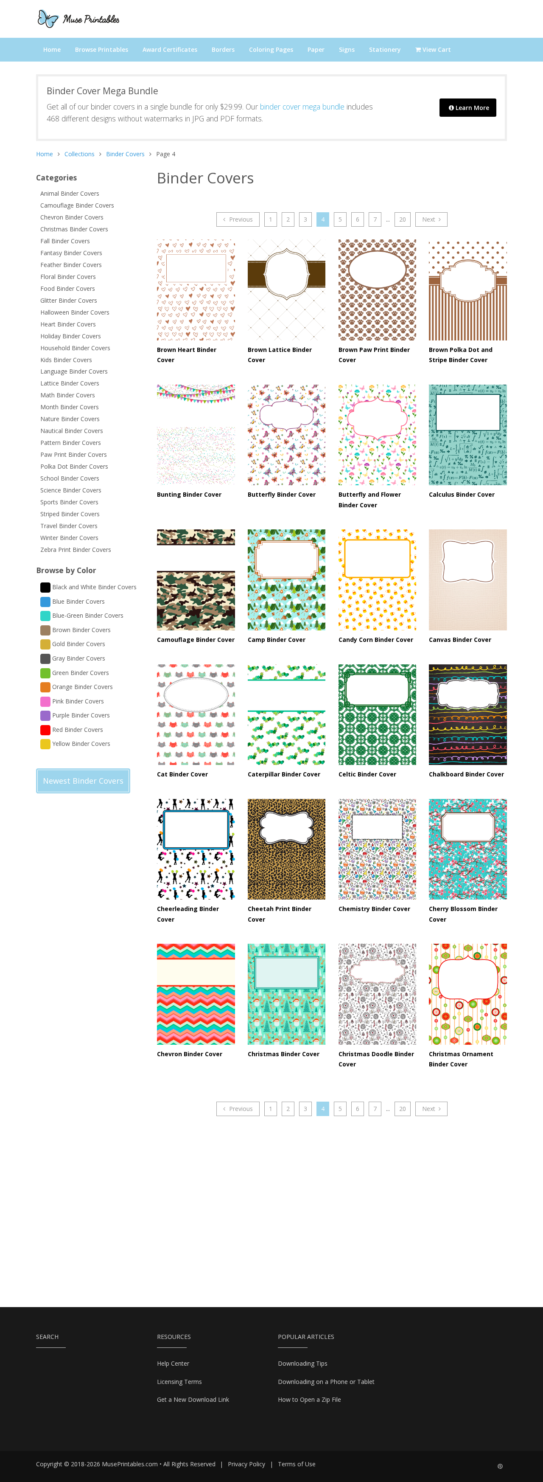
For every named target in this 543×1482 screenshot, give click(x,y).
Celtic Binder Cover (367, 774)
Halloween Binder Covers (74, 312)
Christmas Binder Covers (74, 229)
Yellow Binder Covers (80, 744)
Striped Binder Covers (70, 514)
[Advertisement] (70, 950)
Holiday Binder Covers (70, 336)
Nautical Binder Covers (71, 431)
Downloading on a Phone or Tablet (326, 1382)
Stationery (385, 49)
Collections (79, 154)
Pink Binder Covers (77, 701)
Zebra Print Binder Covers (75, 550)
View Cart (436, 49)
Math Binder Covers (67, 395)
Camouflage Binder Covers (77, 205)
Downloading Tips (302, 1363)
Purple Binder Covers (80, 715)
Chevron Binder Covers (72, 217)
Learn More (471, 108)
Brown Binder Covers (80, 630)
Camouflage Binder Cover (196, 640)
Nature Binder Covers (70, 419)
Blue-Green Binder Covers (86, 615)
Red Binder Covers (76, 730)
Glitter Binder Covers (68, 300)
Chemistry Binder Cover (374, 909)
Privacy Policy (246, 1464)
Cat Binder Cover (182, 774)
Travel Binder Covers (69, 526)
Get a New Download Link (193, 1399)
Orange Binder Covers (81, 687)
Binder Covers (125, 154)
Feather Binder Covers (71, 265)
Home (52, 49)
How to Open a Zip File (309, 1399)
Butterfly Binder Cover (282, 494)
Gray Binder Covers (77, 658)
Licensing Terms (179, 1382)
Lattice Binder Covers (69, 383)
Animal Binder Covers (69, 193)
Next (429, 219)
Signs (347, 49)
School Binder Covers (69, 478)
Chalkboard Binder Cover (466, 774)
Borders (223, 49)
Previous (240, 219)
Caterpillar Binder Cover (284, 774)
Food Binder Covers (67, 288)
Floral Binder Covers (68, 277)
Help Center (173, 1363)
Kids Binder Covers (66, 360)
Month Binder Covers (69, 407)
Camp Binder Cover (276, 640)
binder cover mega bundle (302, 106)
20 (402, 219)
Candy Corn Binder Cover (376, 640)
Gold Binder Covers (77, 644)
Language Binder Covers (74, 371)
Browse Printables (101, 49)
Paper (316, 49)
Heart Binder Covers (68, 324)
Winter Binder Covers (69, 538)
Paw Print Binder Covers (73, 454)
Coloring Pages (271, 49)
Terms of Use (297, 1464)
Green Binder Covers (79, 672)
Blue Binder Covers (77, 601)
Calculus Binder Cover (462, 494)
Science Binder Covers (70, 490)
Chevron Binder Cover (189, 1054)
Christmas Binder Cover (283, 1054)
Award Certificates (170, 49)
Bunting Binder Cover (189, 494)
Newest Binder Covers (83, 781)
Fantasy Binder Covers (71, 253)
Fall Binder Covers (65, 241)
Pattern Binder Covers (70, 443)
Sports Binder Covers (69, 502)
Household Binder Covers (75, 348)
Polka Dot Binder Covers (74, 466)
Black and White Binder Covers (93, 587)
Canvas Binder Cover (460, 640)
